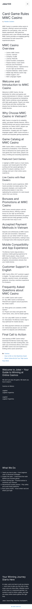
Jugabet (4, 390)
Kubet (4, 403)
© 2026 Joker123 (16, 606)
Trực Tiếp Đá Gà (7, 437)
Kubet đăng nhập (7, 445)
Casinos (6, 353)
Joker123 (6, 4)
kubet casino (6, 529)
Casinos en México (8, 386)
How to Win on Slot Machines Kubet (15, 356)
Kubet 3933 (6, 458)
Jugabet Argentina (8, 392)
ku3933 (4, 521)
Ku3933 (4, 449)
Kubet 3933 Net (7, 456)
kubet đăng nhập (7, 462)
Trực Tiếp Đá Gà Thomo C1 (10, 439)
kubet (4, 525)
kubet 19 (5, 503)
